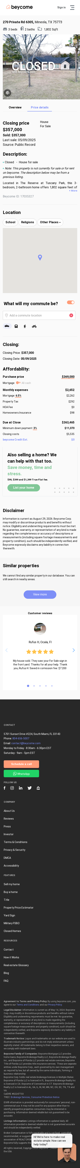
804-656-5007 (20, 738)
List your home (23, 487)
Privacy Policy (55, 1004)
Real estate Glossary (16, 965)
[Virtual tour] (7, 93)
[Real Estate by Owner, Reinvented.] (20, 9)
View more (40, 594)
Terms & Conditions (15, 842)
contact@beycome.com (26, 743)
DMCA (7, 857)
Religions (27, 222)
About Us (9, 810)
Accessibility (11, 865)
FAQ (6, 980)
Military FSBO (12, 923)
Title (6, 899)
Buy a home (11, 892)
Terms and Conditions (27, 1004)
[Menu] (72, 7)
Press (7, 826)
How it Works (11, 957)
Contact (9, 949)
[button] (40, 257)
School (10, 222)
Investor (9, 834)
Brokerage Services (20, 1097)
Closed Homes (12, 931)
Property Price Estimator (18, 907)
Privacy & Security (14, 849)
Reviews (9, 818)
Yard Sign (9, 915)
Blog (6, 973)
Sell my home (12, 884)
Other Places (49, 222)
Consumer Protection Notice (45, 1097)
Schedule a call (21, 764)
